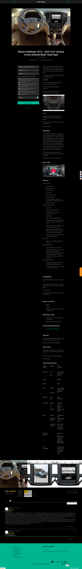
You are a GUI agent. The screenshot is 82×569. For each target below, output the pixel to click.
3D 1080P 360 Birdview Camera (27, 92)
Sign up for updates (48, 546)
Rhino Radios (41, 2)
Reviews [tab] (7, 500)
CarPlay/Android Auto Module (52, 328)
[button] (74, 526)
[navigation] (14, 1)
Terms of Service (17, 553)
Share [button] (7, 526)
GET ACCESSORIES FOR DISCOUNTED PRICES (27, 76)
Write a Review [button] (73, 491)
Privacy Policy (16, 550)
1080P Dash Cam (24, 94)
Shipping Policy (17, 551)
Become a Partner (17, 557)
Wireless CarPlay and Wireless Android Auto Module (27, 79)
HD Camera (23, 82)
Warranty (15, 555)
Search (15, 546)
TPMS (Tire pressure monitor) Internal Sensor (27, 89)
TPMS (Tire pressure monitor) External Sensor (27, 85)
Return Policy (16, 548)
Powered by (72, 501)
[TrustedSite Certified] (67, 565)
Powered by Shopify (46, 563)
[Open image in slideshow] (41, 26)
